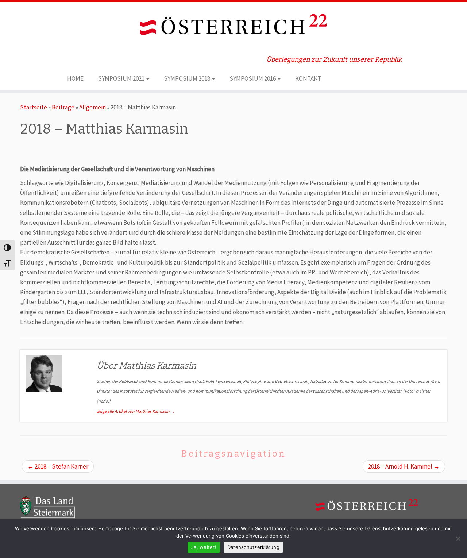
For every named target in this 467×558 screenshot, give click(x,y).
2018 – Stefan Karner (57, 466)
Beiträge (63, 107)
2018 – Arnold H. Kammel (404, 466)
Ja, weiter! (203, 547)
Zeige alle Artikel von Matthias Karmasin (136, 411)
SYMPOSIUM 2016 (253, 78)
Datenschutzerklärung (253, 547)
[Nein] (458, 538)
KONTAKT (308, 78)
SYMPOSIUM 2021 (122, 78)
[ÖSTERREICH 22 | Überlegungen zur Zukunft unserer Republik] (233, 26)
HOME (75, 78)
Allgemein (92, 107)
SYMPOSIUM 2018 (187, 78)
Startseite (33, 107)
